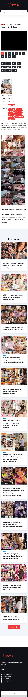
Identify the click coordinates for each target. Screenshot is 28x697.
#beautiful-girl (5, 214)
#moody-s (11, 209)
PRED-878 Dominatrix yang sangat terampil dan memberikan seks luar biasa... (13, 524)
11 (15, 70)
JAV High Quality (7, 674)
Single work (11, 119)
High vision (11, 116)
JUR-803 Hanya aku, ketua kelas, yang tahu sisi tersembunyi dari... (12, 391)
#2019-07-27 (16, 219)
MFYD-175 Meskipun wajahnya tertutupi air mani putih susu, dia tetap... (13, 266)
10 (10, 70)
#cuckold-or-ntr (5, 212)
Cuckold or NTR (19, 111)
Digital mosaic (11, 114)
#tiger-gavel (5, 209)
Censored (18, 109)
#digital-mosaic (13, 217)
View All (13, 627)
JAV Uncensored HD (8, 680)
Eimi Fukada (11, 105)
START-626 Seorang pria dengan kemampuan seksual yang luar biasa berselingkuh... (13, 360)
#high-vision (5, 217)
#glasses (12, 214)
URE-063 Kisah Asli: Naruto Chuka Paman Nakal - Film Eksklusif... (12, 588)
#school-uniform (22, 212)
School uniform (19, 116)
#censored (4, 222)
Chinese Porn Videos (8, 682)
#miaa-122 (4, 219)
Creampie (10, 111)
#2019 (21, 219)
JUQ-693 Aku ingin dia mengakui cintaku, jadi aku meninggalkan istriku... (12, 556)
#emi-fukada (21, 217)
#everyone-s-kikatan (21, 209)
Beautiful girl (11, 109)
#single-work (19, 214)
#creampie (13, 212)
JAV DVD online (6, 676)
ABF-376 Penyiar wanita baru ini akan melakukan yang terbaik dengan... (13, 297)
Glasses (19, 114)
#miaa (9, 219)
